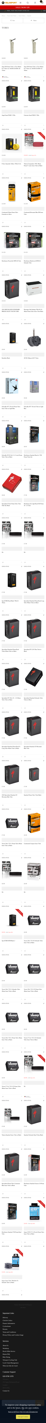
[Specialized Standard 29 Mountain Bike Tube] (34, 726)
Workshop (6, 1348)
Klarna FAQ (6, 1354)
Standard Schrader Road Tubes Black (33, 1135)
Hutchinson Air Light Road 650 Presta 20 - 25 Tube (34, 504)
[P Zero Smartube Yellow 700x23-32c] (12, 143)
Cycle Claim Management (11, 1363)
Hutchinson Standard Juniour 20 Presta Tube (34, 1184)
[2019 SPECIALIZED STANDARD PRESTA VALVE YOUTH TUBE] (12, 289)
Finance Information (9, 1323)
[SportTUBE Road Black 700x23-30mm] (12, 580)
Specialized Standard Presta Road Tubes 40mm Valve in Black (10, 650)
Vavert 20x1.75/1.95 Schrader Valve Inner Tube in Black (33, 941)
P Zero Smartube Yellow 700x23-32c (11, 163)
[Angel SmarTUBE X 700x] (12, 94)
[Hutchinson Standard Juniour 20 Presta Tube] (34, 1163)
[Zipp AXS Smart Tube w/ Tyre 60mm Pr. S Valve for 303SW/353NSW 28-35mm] (12, 46)
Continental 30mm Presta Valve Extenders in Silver (10, 213)
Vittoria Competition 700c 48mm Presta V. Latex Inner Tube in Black (33, 164)
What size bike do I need (10, 1366)
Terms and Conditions (9, 1332)
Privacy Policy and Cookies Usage (13, 1335)
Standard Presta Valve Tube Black (32, 795)
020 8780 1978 (8, 1376)
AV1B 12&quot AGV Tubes (31, 358)
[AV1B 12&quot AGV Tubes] (34, 337)
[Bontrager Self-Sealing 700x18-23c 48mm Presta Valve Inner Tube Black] (34, 289)
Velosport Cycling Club (10, 1360)
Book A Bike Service (9, 1351)
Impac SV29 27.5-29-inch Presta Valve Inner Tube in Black (34, 1233)
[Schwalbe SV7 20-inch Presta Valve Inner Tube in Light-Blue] (12, 386)
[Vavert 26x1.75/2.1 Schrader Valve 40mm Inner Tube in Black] (12, 968)
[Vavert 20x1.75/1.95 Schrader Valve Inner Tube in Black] (34, 920)
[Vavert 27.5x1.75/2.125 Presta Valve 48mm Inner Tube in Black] (12, 1066)
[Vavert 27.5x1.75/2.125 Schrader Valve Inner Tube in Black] (34, 1017)
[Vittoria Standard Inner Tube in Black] (12, 1114)
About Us (5, 1345)
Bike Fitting (6, 1357)
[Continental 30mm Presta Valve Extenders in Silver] (12, 192)
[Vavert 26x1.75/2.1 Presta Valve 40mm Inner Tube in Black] (12, 1017)
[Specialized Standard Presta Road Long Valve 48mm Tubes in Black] (34, 580)
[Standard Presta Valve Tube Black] (34, 774)
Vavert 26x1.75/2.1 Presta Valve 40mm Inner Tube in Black (12, 1038)
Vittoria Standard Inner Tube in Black (11, 1135)
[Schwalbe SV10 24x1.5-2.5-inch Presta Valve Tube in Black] (12, 434)
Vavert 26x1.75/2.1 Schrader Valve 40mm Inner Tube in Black (11, 990)
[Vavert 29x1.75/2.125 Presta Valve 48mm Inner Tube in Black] (34, 968)
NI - (3, 552)
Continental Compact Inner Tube (32, 843)
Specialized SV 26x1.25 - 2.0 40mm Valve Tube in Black (11, 699)
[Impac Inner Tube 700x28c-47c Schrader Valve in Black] (12, 1260)
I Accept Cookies (23, 1417)
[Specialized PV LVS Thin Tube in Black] (34, 629)
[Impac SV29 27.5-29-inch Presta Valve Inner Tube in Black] (34, 1211)
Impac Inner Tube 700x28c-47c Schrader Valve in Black (10, 1281)
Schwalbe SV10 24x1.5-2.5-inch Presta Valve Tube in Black (12, 456)
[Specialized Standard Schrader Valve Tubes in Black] (34, 677)
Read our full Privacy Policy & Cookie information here (23, 1412)
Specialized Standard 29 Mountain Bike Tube (33, 747)
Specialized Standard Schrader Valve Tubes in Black (33, 699)
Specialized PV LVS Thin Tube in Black (32, 650)
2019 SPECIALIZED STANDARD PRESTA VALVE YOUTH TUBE (11, 310)
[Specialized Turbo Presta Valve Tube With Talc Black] (12, 483)
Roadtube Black (6, 358)
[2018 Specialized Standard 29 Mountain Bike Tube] (12, 774)
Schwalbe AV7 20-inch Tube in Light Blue (33, 407)
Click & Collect (7, 1320)
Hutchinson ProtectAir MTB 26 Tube (11, 261)
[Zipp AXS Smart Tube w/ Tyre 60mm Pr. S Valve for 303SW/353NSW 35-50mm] (34, 46)
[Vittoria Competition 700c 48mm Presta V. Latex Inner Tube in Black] (34, 143)
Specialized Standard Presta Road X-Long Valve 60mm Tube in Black (11, 747)
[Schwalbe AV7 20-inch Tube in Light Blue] (34, 386)
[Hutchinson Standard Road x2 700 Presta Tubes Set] (34, 434)
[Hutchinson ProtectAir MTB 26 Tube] (12, 240)
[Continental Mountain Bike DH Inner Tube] (34, 192)
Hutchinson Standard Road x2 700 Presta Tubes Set (33, 456)
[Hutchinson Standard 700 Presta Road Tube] (12, 1211)
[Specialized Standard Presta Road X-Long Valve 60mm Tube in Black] (12, 726)
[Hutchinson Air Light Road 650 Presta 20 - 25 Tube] (34, 483)
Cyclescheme (7, 1326)
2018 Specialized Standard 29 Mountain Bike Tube (9, 796)
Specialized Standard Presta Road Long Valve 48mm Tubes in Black (34, 601)
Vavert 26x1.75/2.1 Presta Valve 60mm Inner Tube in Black (12, 844)
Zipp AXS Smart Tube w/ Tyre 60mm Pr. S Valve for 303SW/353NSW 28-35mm (11, 68)
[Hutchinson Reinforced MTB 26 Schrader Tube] (34, 240)
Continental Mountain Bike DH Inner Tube (33, 213)
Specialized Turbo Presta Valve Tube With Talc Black (11, 504)
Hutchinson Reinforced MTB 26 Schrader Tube (32, 261)
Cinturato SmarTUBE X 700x (31, 115)
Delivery (5, 1317)
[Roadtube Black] (12, 337)
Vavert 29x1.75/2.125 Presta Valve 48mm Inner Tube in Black (33, 990)
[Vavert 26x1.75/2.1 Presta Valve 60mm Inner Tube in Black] (12, 823)
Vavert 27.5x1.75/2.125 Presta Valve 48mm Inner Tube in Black (11, 1087)
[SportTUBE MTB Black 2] (12, 920)
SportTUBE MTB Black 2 (8, 940)
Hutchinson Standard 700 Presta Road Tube (11, 1233)
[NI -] (12, 531)
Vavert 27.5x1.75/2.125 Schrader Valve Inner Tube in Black (32, 1038)
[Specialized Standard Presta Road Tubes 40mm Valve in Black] (12, 629)
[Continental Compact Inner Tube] (34, 823)
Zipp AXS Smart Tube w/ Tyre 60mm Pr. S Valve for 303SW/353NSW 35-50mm (33, 68)
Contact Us (6, 1391)
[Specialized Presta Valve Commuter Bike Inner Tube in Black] (12, 1163)
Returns (5, 1329)
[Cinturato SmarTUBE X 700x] (34, 94)
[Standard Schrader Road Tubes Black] (34, 1114)
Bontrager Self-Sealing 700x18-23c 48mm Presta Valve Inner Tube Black (33, 310)
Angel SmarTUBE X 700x (8, 115)
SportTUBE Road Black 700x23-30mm (10, 601)
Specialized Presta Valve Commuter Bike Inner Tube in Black (11, 1184)
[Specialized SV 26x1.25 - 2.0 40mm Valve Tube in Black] (12, 677)
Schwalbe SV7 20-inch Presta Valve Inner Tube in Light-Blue (11, 407)
